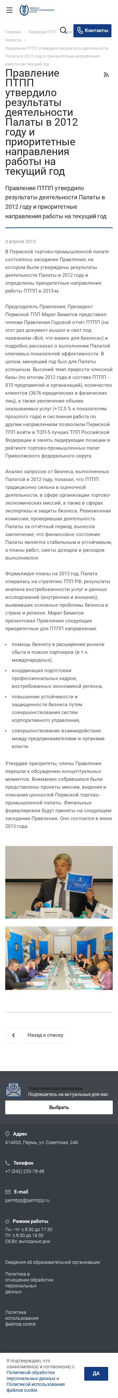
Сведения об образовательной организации (52, 1262)
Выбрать (59, 1107)
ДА (96, 1373)
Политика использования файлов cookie (22, 1318)
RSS (106, 74)
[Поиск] (63, 30)
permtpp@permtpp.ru (27, 1200)
